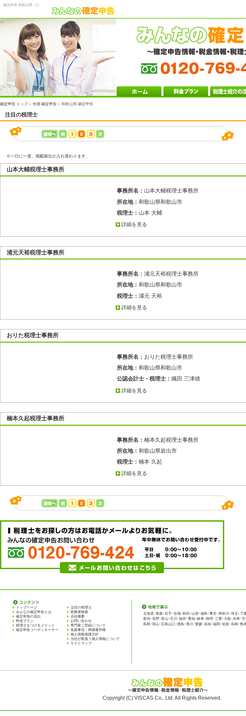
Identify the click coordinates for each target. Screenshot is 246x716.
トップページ (26, 607)
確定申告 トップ (14, 104)
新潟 (146, 618)
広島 (164, 624)
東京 (213, 613)
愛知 (191, 618)
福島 (204, 613)
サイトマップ (81, 643)
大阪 (227, 618)
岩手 (168, 613)
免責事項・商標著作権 (88, 630)
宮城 (177, 613)
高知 (207, 624)
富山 (164, 618)
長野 (155, 618)
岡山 (155, 624)
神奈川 (223, 613)
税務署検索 (79, 612)
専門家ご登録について (88, 625)
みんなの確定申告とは (33, 612)
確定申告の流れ (28, 616)
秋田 (186, 613)
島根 (146, 624)
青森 (159, 613)
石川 (173, 618)
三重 (218, 618)
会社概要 (77, 616)
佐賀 (225, 624)
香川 (189, 624)
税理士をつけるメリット (35, 625)
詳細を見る (134, 224)
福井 (182, 618)
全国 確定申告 (45, 104)
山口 (171, 624)
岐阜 (200, 618)
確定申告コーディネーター (37, 630)
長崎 (234, 624)
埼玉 (234, 613)
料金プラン (25, 621)
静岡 (209, 618)
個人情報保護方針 (84, 634)
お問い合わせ (81, 621)
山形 (195, 613)
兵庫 (236, 618)
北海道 (148, 613)
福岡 (216, 624)
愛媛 (198, 624)
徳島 (180, 624)
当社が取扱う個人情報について (95, 639)
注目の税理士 (81, 607)
